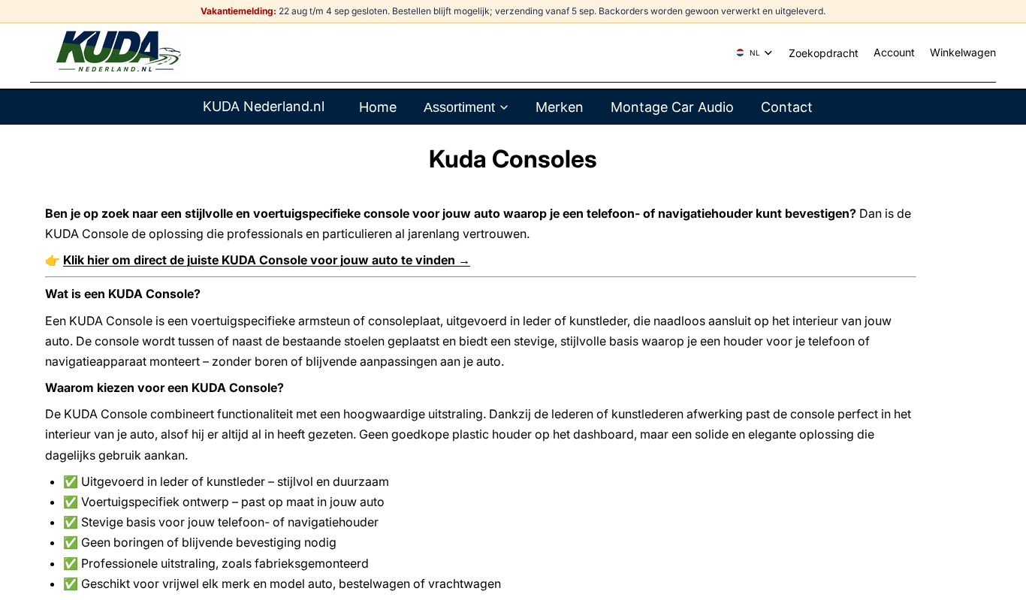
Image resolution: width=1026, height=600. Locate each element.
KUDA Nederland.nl (263, 106)
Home (378, 107)
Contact (787, 107)
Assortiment (459, 107)
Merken (560, 107)
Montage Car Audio (672, 107)
